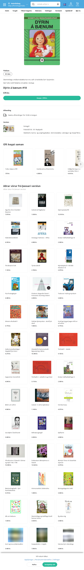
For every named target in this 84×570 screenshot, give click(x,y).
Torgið (15, 11)
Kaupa (42, 98)
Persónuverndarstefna (43, 560)
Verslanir (58, 11)
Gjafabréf (68, 11)
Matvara (38, 11)
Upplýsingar (28, 560)
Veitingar (48, 11)
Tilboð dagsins (26, 11)
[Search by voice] (58, 4)
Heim (7, 11)
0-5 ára (7, 74)
